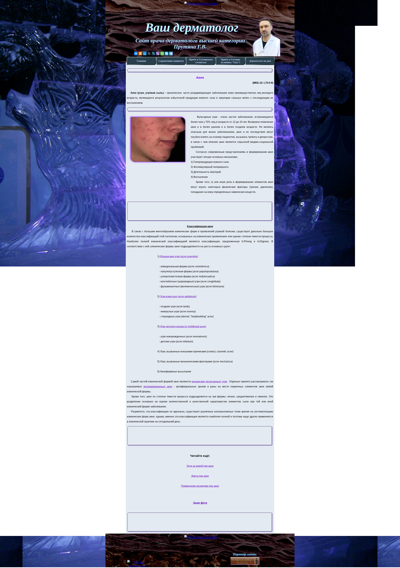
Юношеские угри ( (179, 256)
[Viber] (158, 53)
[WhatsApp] (162, 53)
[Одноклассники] (140, 53)
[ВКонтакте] (136, 53)
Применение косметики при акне (200, 486)
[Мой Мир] (145, 53)
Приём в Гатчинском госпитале (201, 61)
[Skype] (166, 53)
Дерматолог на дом (260, 61)
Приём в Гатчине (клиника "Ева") (230, 61)
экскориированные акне (157, 386)
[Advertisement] (201, 211)
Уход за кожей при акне (200, 466)
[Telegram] (171, 53)
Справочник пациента (171, 61)
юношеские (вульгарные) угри (209, 381)
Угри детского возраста (183, 326)
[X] (149, 53)
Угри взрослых (178, 296)
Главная (141, 61)
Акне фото (200, 502)
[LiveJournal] (153, 53)
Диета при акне (200, 476)
